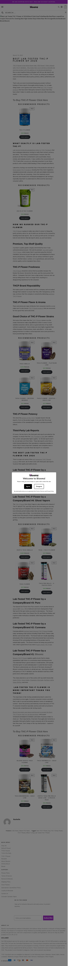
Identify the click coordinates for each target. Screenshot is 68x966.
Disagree (39, 486)
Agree (28, 486)
